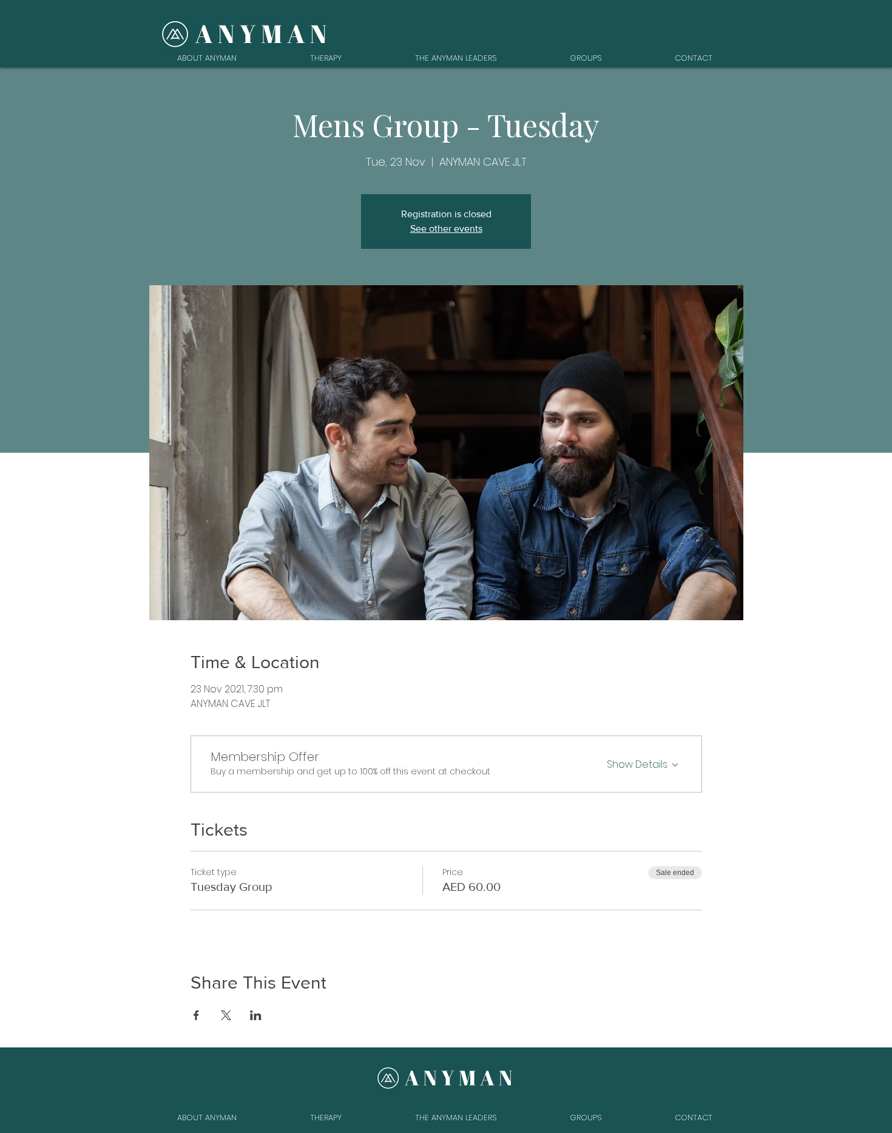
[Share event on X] (226, 1015)
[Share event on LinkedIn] (256, 1015)
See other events (446, 228)
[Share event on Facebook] (196, 1015)
